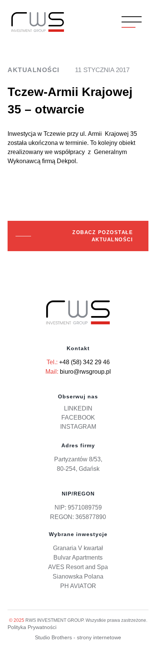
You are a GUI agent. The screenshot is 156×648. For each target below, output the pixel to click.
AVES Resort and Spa (78, 567)
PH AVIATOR (78, 586)
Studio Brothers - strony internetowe (78, 637)
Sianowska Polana (78, 576)
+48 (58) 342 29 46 (84, 362)
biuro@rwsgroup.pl (85, 371)
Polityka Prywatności (32, 627)
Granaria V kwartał (78, 548)
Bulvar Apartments (78, 557)
